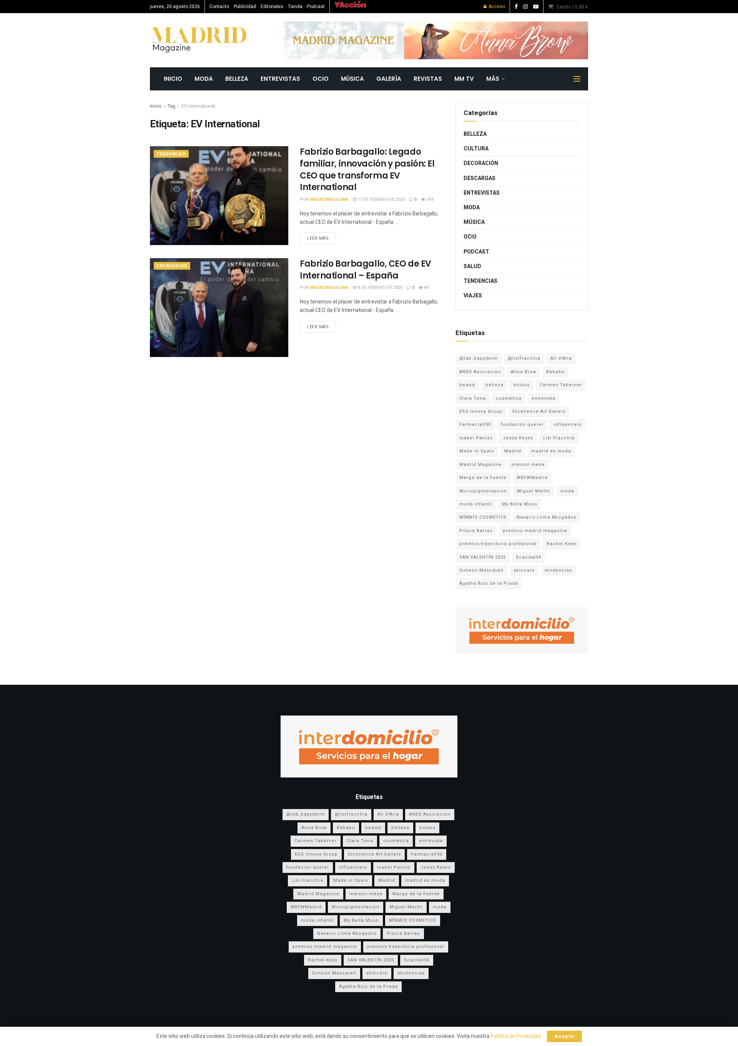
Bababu (555, 372)
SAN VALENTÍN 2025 (482, 557)
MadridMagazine (329, 199)
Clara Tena (472, 398)
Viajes (473, 296)
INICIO (173, 79)
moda (567, 491)
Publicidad (245, 6)
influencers (568, 424)
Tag (171, 106)
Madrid (512, 451)
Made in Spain (476, 451)
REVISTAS (428, 79)
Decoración (481, 163)
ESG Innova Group (480, 411)
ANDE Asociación (480, 372)
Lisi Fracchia (559, 438)
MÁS (492, 79)
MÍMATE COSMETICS (483, 517)
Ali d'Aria (561, 358)
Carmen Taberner (561, 385)
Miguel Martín (533, 491)
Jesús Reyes (518, 438)
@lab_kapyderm (478, 358)
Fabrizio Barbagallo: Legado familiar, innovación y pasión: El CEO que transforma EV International (367, 169)
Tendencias (171, 154)
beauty (467, 385)
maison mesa (528, 464)
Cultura (476, 149)
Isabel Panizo (476, 438)
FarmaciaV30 (475, 424)
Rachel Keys (561, 544)
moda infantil (475, 504)
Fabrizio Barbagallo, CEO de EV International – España (365, 270)
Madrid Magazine (480, 464)
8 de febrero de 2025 (379, 287)
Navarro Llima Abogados (546, 517)
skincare (524, 570)
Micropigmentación (483, 491)
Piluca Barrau (476, 530)
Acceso (496, 6)
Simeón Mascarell (481, 570)
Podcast (316, 6)
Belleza (236, 79)
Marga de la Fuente (483, 477)
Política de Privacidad (515, 1036)
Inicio (155, 106)
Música (352, 79)
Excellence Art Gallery (538, 411)
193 (429, 199)
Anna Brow (523, 372)
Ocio (320, 79)
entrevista (543, 398)
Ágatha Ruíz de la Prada (488, 583)
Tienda (295, 6)
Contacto (219, 6)
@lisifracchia (524, 358)
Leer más (318, 238)
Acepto (564, 1036)
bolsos (522, 385)
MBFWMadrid (532, 477)
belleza (494, 385)
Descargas (479, 178)
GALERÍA (388, 79)
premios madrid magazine (535, 530)
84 (426, 287)
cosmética (509, 398)
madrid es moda (551, 451)
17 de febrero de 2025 (380, 199)
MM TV (464, 79)
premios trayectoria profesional (498, 544)
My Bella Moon (519, 504)
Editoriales (272, 6)
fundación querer (522, 424)
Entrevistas (280, 79)
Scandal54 (528, 557)
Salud (472, 266)
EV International (198, 106)
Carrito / (572, 6)
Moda (203, 79)
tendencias (558, 570)
